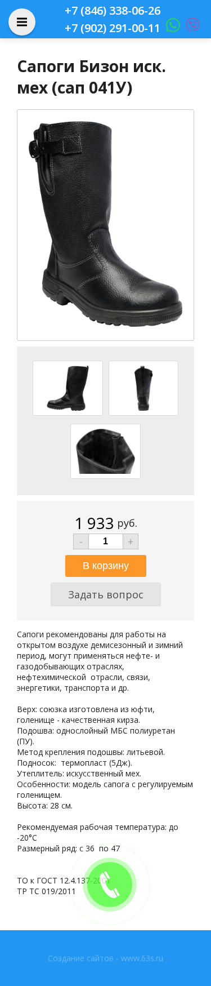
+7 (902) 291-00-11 (112, 27)
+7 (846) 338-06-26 (112, 10)
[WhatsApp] (170, 27)
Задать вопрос (105, 594)
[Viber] (190, 27)
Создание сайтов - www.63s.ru (105, 958)
